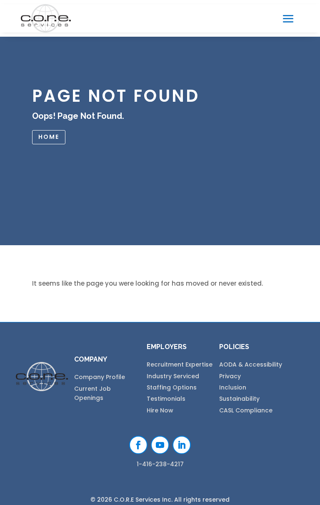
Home (48, 137)
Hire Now (160, 410)
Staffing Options (172, 387)
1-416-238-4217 (160, 464)
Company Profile (99, 377)
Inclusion (232, 387)
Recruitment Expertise (179, 364)
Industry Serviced (173, 376)
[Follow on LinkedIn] (181, 445)
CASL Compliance (245, 410)
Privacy (230, 376)
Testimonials (166, 398)
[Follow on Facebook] (138, 445)
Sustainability (239, 398)
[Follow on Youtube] (160, 445)
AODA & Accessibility (250, 364)
